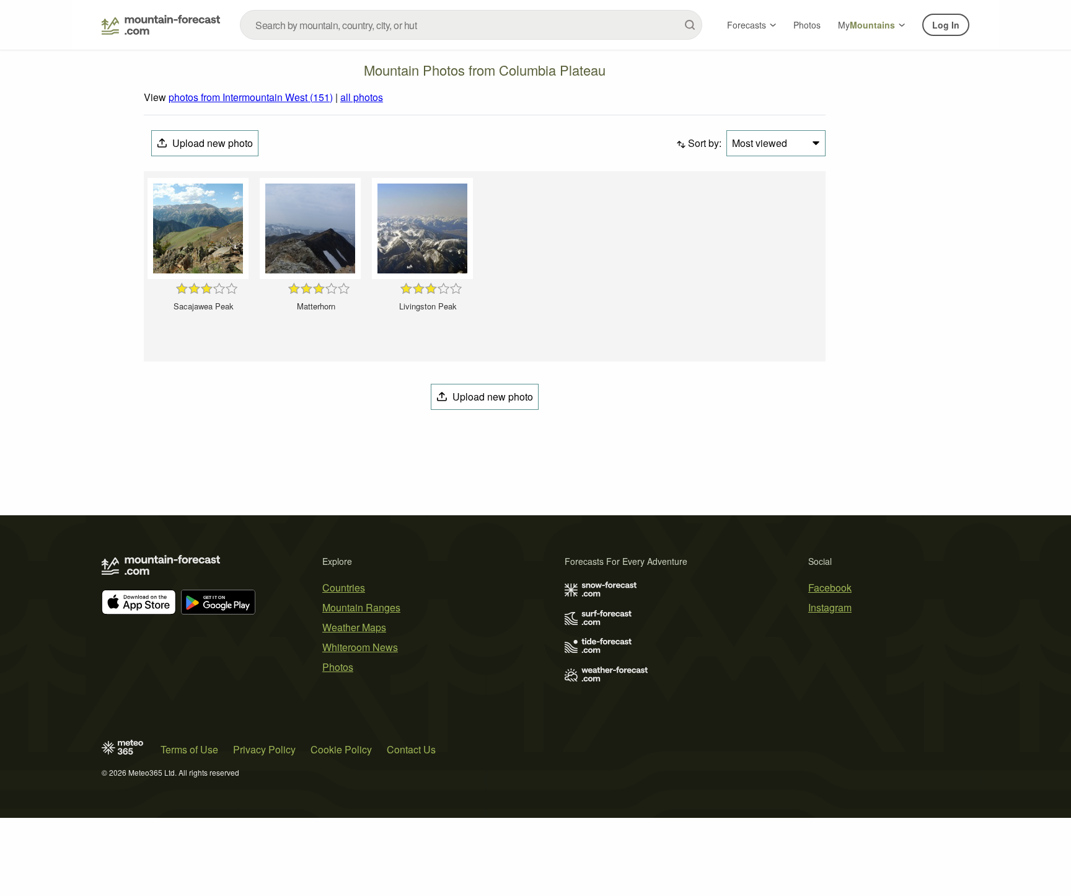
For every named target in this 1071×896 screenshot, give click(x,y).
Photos (807, 25)
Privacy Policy (264, 749)
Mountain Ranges (361, 607)
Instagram (830, 607)
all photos (361, 97)
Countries (343, 587)
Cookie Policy (341, 749)
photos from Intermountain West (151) (251, 97)
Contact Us (411, 749)
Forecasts (746, 25)
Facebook (830, 587)
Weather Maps (354, 627)
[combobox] (471, 25)
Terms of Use (189, 749)
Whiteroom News (360, 647)
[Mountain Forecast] (161, 25)
